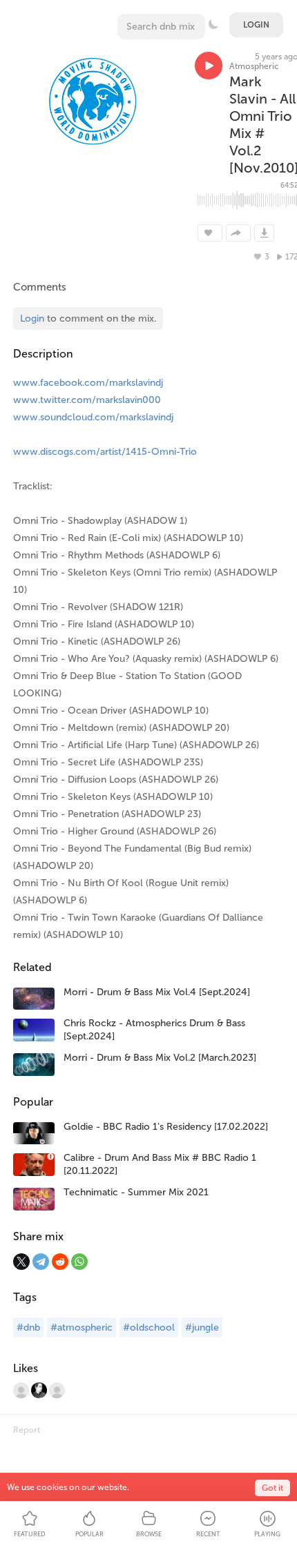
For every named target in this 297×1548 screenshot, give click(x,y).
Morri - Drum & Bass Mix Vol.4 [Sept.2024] (157, 992)
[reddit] (60, 1261)
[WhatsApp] (79, 1261)
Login (256, 25)
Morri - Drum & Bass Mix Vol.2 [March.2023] (160, 1058)
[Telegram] (40, 1261)
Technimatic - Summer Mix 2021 (136, 1192)
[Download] (264, 233)
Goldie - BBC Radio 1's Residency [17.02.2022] (166, 1127)
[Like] (210, 233)
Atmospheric (254, 66)
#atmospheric (81, 1327)
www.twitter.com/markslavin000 (87, 400)
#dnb (28, 1327)
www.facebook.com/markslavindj (88, 383)
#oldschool (149, 1327)
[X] (21, 1261)
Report (26, 1430)
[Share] (238, 233)
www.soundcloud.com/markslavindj (93, 417)
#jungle (202, 1327)
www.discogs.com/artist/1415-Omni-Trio (105, 452)
